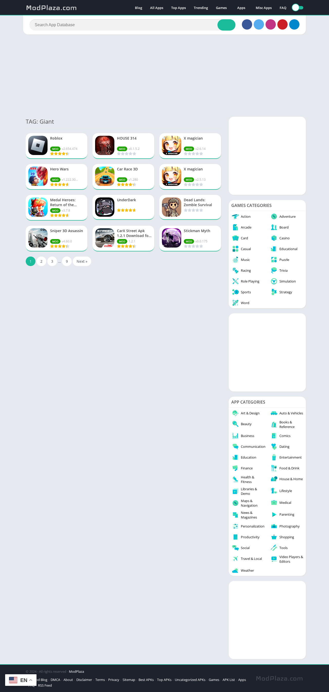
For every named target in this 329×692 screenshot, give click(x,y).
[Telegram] (294, 24)
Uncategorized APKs (190, 679)
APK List (229, 679)
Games (221, 7)
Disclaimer (84, 679)
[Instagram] (271, 24)
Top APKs (164, 679)
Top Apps (178, 7)
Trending (201, 7)
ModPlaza (76, 671)
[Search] (226, 25)
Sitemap (129, 679)
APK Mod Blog (36, 679)
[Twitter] (259, 24)
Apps (241, 7)
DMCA (55, 679)
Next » (82, 261)
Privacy (113, 679)
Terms (100, 679)
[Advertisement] (164, 76)
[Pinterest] (282, 24)
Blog (138, 7)
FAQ (283, 7)
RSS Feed (45, 685)
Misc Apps (264, 7)
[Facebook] (247, 24)
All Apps (156, 7)
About (68, 679)
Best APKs (146, 679)
